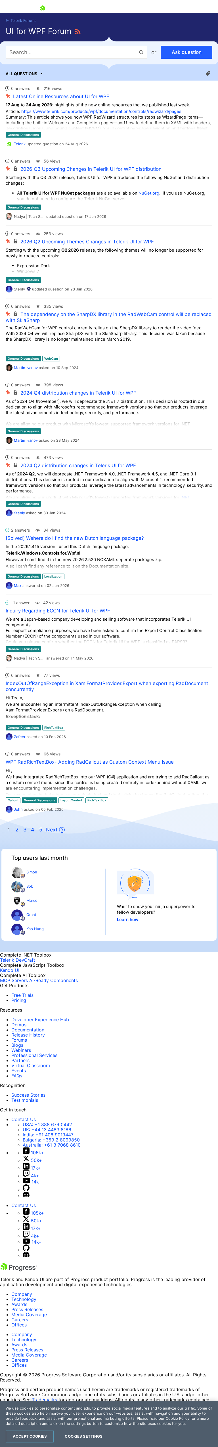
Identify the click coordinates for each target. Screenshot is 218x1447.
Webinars (21, 1050)
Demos (18, 1024)
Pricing (18, 1000)
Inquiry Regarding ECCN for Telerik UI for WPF (58, 611)
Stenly (19, 513)
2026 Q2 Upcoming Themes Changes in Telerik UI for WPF (87, 242)
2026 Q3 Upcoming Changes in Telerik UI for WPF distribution (91, 169)
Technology (23, 1299)
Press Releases (27, 1309)
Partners (20, 1060)
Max (17, 585)
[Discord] (26, 1196)
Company (21, 1294)
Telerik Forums (22, 20)
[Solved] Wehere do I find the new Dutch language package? (75, 538)
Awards (19, 1304)
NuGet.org (149, 193)
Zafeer (20, 736)
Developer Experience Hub (40, 1019)
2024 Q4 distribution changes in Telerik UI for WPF (78, 393)
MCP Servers (14, 980)
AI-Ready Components (53, 980)
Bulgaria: (51, 1139)
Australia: (52, 1144)
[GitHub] (26, 1189)
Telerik (20, 144)
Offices (19, 1325)
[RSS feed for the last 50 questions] (78, 32)
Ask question (187, 52)
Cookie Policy (177, 1418)
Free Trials (22, 995)
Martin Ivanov (26, 367)
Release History (28, 1035)
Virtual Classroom (30, 1065)
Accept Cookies (30, 1436)
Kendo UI (9, 970)
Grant (31, 914)
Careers (19, 1319)
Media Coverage (29, 1314)
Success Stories (28, 1095)
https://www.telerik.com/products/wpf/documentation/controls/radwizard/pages (101, 111)
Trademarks (44, 1399)
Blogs (17, 1045)
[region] (109, 1424)
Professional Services (34, 1055)
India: (48, 1134)
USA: (47, 1124)
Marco (31, 900)
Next (52, 830)
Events (18, 1070)
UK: (47, 1129)
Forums (19, 1040)
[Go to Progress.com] (18, 1270)
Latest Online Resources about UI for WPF (61, 96)
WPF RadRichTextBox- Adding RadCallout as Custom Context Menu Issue (90, 762)
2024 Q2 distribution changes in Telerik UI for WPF (78, 465)
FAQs (16, 1076)
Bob (29, 886)
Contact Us (23, 1119)
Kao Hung (35, 928)
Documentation (27, 1030)
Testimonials (24, 1100)
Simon (31, 872)
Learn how (128, 919)
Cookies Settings (83, 1436)
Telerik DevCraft (17, 960)
